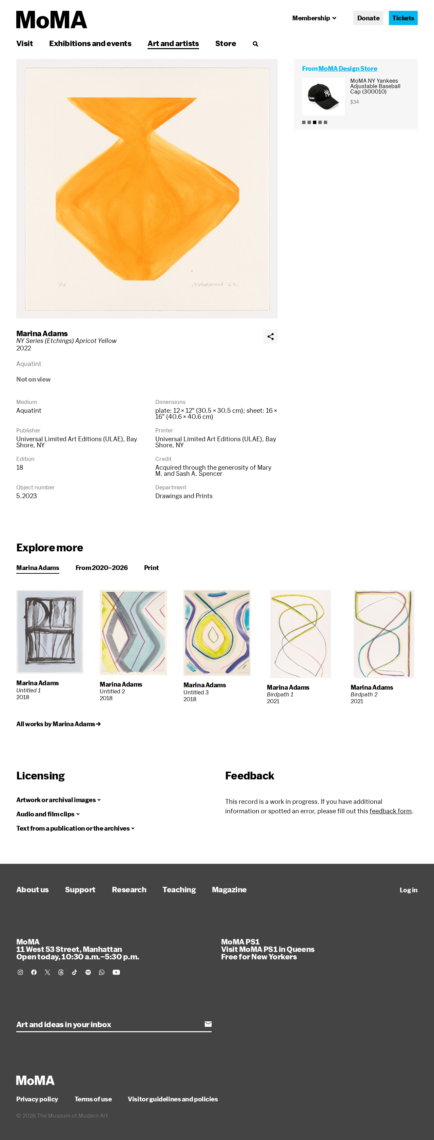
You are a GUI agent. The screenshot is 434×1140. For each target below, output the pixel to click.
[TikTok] (75, 972)
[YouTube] (116, 972)
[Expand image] (147, 189)
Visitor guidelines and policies (173, 1099)
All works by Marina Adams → (58, 724)
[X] (47, 972)
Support (80, 889)
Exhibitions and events (90, 43)
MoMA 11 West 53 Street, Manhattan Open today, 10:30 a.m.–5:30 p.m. (77, 949)
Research (129, 889)
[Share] (270, 336)
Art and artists (173, 43)
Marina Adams (41, 333)
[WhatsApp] (102, 972)
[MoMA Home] (51, 19)
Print (151, 567)
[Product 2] (309, 122)
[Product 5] (325, 122)
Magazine (229, 889)
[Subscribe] (208, 1024)
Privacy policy (37, 1099)
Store (225, 43)
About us (32, 889)
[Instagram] (20, 972)
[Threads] (61, 972)
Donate (368, 18)
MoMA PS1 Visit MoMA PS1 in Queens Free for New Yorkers (268, 949)
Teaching (179, 889)
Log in (409, 890)
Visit (24, 43)
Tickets (403, 18)
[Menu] (255, 43)
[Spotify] (88, 972)
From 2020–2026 (102, 567)
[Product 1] (303, 122)
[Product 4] (320, 122)
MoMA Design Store (347, 68)
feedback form (391, 811)
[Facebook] (34, 972)
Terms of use (93, 1099)
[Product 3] (314, 122)
